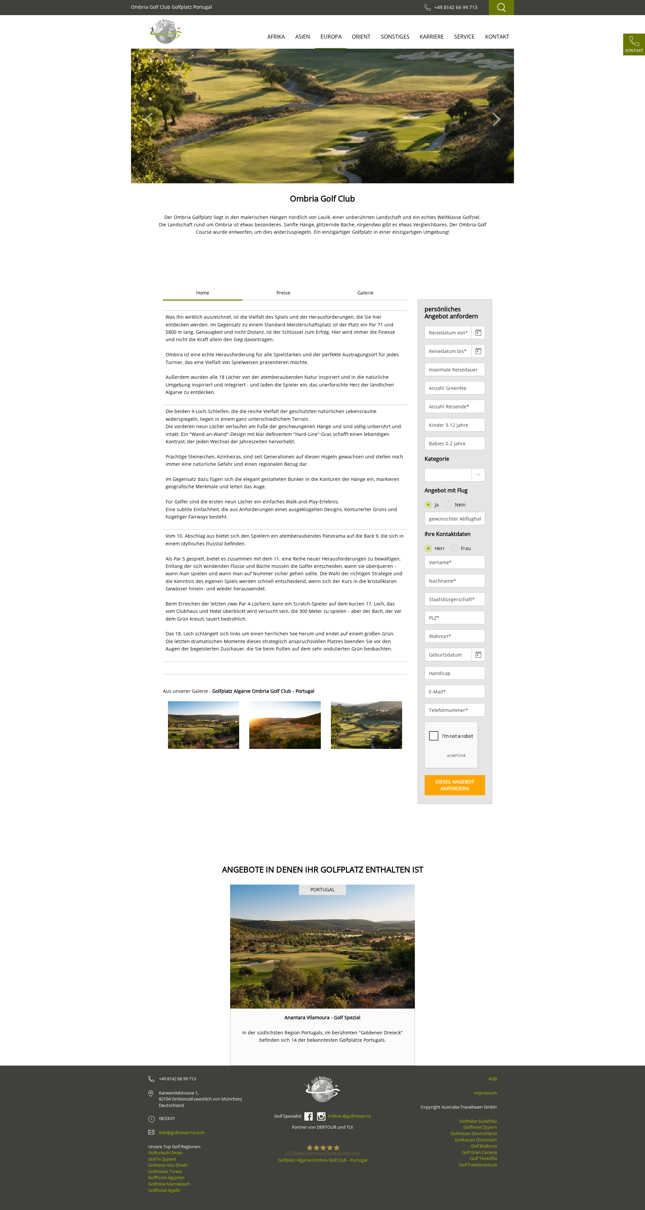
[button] (150, 116)
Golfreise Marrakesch (169, 1184)
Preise (283, 292)
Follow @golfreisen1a (349, 1116)
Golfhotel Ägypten (166, 1177)
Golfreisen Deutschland (473, 1133)
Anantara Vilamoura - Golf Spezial (322, 1017)
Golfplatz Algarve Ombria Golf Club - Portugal (322, 1160)
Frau (466, 548)
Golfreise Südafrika (478, 1121)
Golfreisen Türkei (165, 1171)
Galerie (365, 292)
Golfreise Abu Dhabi (167, 1165)
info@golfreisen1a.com (182, 1132)
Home (202, 292)
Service (464, 36)
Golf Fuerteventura (478, 1165)
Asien (302, 36)
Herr (439, 548)
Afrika (276, 36)
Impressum (485, 1093)
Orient (361, 36)
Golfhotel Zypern (480, 1127)
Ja (436, 504)
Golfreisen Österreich (476, 1140)
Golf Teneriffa (483, 1158)
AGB (492, 1079)
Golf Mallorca (484, 1146)
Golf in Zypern (162, 1159)
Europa (331, 36)
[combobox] (455, 475)
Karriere (432, 36)
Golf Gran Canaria (479, 1152)
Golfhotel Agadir (164, 1190)
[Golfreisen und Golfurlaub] (165, 31)
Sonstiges (395, 36)
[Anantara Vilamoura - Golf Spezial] (322, 947)
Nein (460, 504)
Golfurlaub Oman (165, 1153)
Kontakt (497, 36)
